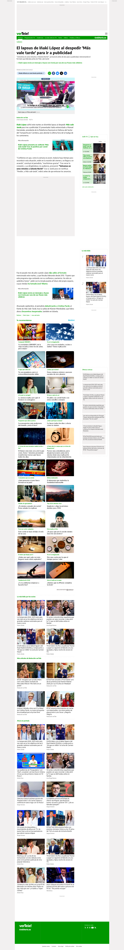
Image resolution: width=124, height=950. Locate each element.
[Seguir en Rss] (95, 927)
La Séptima (67, 2)
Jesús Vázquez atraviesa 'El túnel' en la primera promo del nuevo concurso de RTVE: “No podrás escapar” (60, 886)
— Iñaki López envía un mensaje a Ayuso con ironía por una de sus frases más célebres (49, 63)
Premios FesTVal (94, 2)
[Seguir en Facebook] (87, 927)
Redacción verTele (22, 117)
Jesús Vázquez (101, 2)
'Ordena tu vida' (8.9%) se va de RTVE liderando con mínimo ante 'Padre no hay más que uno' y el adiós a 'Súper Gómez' (31, 887)
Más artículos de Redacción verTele (29, 658)
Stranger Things (86, 2)
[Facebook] (53, 73)
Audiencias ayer (40, 2)
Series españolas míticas (49, 2)
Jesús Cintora (79, 2)
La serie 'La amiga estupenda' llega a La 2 (86, 177)
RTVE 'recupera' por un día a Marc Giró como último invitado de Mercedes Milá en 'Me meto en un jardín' (29, 683)
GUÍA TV (90, 136)
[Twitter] (61, 73)
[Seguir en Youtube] (92, 927)
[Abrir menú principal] (106, 33)
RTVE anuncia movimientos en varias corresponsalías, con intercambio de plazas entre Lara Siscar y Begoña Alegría (60, 711)
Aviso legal (60, 946)
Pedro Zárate (20, 625)
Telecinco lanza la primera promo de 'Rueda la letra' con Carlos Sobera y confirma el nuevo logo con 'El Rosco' (30, 800)
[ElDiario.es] (100, 38)
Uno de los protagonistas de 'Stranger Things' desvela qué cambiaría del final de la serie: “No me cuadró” (93, 417)
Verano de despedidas (59, 2)
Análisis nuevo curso (32, 2)
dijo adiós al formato (57, 273)
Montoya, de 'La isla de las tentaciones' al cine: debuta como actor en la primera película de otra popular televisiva (29, 859)
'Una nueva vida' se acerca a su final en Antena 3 (87, 156)
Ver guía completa (87, 187)
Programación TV (30, 38)
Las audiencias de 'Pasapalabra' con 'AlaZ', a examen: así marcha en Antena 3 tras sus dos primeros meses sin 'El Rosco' (31, 773)
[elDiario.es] (25, 929)
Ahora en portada (23, 721)
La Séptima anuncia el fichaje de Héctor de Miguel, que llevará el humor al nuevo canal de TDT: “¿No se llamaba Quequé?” (60, 801)
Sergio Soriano (21, 804)
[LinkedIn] (65, 73)
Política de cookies (69, 946)
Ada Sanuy (49, 890)
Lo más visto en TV (51, 38)
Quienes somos (46, 946)
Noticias (20, 38)
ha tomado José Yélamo (38, 283)
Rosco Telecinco (73, 2)
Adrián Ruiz (20, 778)
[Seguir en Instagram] (89, 927)
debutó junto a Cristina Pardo (57, 306)
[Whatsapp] (49, 73)
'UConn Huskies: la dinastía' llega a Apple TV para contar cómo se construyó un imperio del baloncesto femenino (93, 428)
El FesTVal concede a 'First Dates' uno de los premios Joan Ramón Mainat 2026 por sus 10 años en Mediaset (60, 682)
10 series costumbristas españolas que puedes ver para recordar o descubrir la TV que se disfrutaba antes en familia (60, 620)
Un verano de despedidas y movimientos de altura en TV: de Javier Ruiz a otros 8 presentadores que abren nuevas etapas (29, 830)
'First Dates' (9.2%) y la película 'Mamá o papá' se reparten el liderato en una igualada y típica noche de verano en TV (60, 649)
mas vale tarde (36, 315)
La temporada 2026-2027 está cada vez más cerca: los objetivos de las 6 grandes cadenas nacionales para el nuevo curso (30, 620)
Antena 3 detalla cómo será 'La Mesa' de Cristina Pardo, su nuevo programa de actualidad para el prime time (30, 710)
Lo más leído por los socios (26, 597)
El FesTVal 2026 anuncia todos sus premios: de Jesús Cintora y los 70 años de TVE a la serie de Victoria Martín (60, 829)
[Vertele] (25, 925)
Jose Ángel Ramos (51, 625)
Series (60, 38)
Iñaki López (26, 315)
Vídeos (66, 38)
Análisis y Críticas (75, 38)
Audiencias (40, 38)
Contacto (54, 946)
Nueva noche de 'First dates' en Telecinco (87, 167)
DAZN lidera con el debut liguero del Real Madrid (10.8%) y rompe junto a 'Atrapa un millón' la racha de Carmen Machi (30, 649)
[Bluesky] (57, 73)
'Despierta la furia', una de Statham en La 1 (87, 146)
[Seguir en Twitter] (85, 927)
